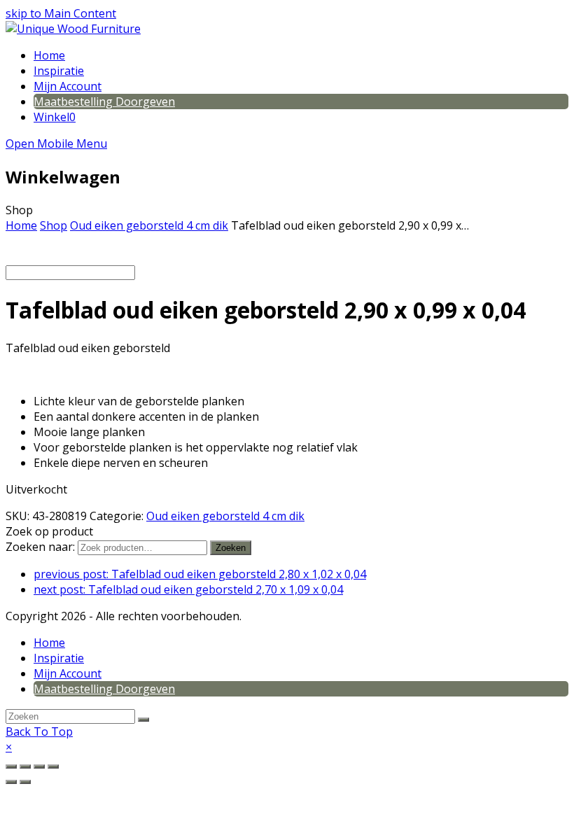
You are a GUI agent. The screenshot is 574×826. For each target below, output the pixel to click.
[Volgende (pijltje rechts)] (25, 782)
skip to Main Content (61, 13)
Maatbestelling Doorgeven (104, 688)
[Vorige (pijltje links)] (11, 782)
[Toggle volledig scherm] (25, 766)
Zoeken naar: (40, 546)
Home (49, 642)
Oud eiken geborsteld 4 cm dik (225, 516)
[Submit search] (143, 720)
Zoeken (231, 547)
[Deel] (39, 766)
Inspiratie (59, 658)
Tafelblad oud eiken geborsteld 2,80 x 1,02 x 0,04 (200, 574)
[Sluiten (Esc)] (53, 766)
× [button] (9, 747)
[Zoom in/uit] (11, 766)
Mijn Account (68, 673)
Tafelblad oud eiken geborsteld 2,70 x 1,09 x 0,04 (188, 589)
